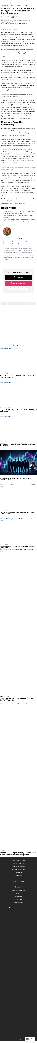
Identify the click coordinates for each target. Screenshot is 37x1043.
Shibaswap (18, 873)
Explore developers (18, 869)
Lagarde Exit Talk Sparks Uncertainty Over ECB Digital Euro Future (18, 410)
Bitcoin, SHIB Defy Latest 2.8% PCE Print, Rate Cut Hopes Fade (17, 547)
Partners (19, 884)
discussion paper (13, 135)
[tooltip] (4, 303)
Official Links (18, 902)
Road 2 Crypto (22, 5)
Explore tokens (18, 863)
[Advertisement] (18, 326)
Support (18, 893)
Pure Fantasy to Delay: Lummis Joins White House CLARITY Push (17, 512)
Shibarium (18, 876)
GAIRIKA (18, 239)
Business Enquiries (18, 890)
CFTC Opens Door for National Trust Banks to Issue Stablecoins (17, 444)
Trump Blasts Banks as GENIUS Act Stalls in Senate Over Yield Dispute (17, 376)
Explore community (18, 866)
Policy (3, 5)
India (4, 62)
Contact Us (18, 887)
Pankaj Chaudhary (7, 83)
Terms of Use (18, 899)
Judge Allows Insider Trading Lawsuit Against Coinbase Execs (15, 478)
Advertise (18, 896)
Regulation (11, 5)
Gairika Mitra (18, 17)
